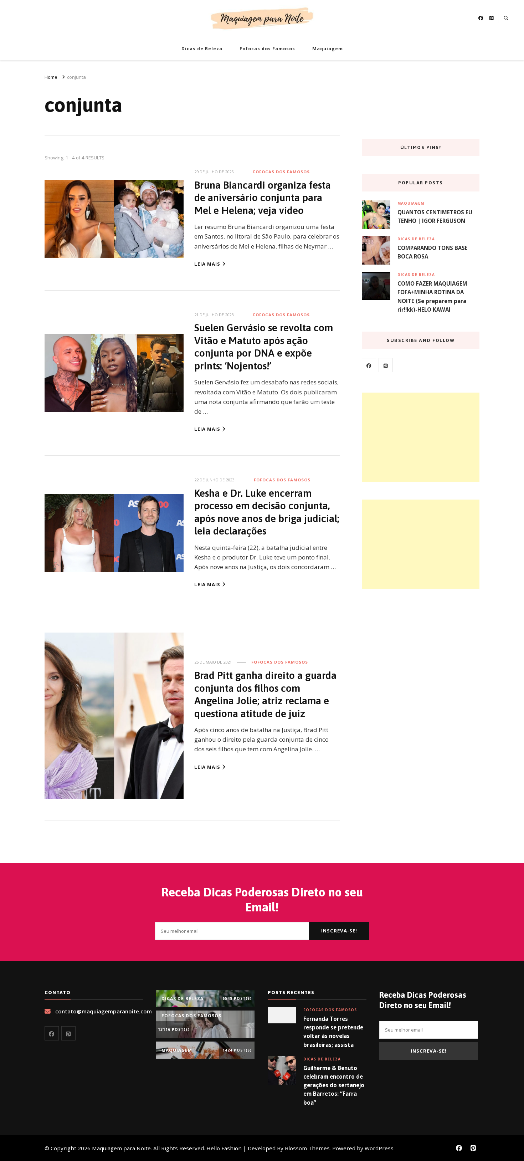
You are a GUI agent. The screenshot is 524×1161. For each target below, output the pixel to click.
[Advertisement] (420, 437)
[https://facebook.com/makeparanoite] (369, 365)
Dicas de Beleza (201, 49)
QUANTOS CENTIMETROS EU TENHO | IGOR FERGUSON (434, 216)
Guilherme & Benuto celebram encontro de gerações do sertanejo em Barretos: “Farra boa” (333, 1085)
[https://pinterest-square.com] (386, 365)
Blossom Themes (307, 1148)
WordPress (379, 1148)
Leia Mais (207, 264)
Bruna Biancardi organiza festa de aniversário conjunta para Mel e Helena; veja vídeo (262, 197)
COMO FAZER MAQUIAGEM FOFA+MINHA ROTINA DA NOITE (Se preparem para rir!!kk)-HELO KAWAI (432, 296)
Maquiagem (327, 49)
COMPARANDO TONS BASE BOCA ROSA (432, 252)
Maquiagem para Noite (121, 1148)
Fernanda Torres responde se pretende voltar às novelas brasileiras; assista (333, 1031)
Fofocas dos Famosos (267, 49)
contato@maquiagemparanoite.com (103, 1011)
